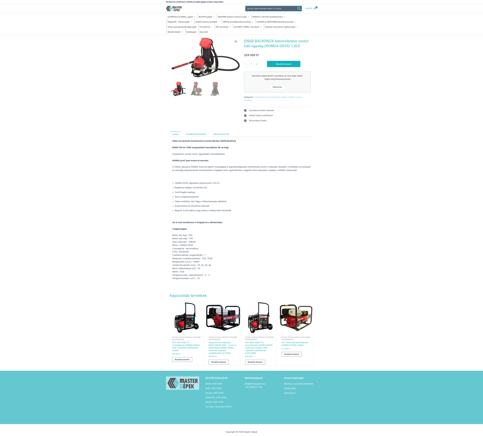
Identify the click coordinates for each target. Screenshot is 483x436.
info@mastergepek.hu (255, 383)
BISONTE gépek (205, 17)
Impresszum (289, 393)
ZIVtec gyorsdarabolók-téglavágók (182, 27)
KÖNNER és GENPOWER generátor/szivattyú (275, 22)
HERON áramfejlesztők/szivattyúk (237, 22)
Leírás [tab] (175, 134)
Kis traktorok (205, 27)
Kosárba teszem (283, 64)
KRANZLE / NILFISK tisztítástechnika (267, 17)
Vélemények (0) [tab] (221, 134)
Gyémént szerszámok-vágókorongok (280, 27)
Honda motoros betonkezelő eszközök (270, 97)
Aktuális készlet (174, 32)
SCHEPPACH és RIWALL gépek (180, 17)
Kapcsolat (204, 32)
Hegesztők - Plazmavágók (179, 22)
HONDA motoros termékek (206, 22)
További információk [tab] (196, 134)
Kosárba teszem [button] (182, 359)
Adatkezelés (290, 388)
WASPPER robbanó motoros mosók (232, 17)
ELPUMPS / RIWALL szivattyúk (246, 27)
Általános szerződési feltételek (298, 383)
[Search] (299, 8)
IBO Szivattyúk (222, 27)
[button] (236, 41)
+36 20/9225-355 (253, 387)
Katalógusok (191, 32)
